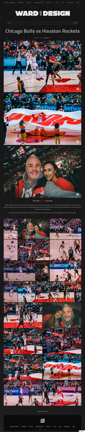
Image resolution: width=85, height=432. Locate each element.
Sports (49, 38)
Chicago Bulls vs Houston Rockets (42, 31)
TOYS (62, 3)
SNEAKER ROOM (38, 3)
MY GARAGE (69, 3)
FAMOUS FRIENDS (9, 3)
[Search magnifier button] (76, 23)
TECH (56, 3)
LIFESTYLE (49, 3)
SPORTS (28, 3)
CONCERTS (20, 3)
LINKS (77, 3)
